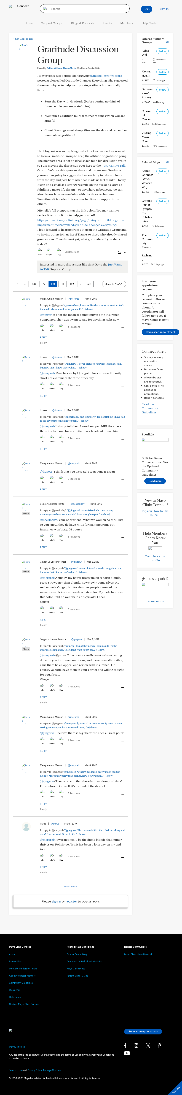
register (71, 901)
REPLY (43, 337)
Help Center (150, 23)
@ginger (46, 314)
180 (53, 284)
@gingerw (76, 561)
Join (146, 9)
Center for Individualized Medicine (84, 961)
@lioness (57, 357)
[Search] (44, 8)
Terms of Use (16, 1070)
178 (34, 284)
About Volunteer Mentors (22, 975)
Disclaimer (14, 989)
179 (43, 284)
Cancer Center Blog (77, 954)
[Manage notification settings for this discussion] (119, 252)
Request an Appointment (143, 1031)
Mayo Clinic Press (76, 968)
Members (126, 23)
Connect (23, 6)
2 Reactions (74, 478)
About (12, 954)
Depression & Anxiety (147, 93)
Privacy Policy (35, 1070)
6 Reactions (74, 326)
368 (89, 284)
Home (29, 23)
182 (72, 284)
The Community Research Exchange (147, 247)
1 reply (43, 342)
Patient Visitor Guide (77, 975)
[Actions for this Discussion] (125, 252)
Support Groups (52, 23)
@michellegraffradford (106, 75)
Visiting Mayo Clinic (146, 137)
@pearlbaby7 (49, 520)
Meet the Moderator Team (23, 968)
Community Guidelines (21, 982)
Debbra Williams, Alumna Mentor (67, 68)
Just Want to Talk (23, 38)
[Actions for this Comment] (122, 327)
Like (40, 254)
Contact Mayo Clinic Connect (24, 1004)
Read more (155, 481)
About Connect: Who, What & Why (147, 179)
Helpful (49, 254)
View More (70, 886)
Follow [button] (162, 51)
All (167, 42)
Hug (59, 254)
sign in (56, 901)
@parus (55, 823)
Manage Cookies (52, 1070)
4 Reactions (74, 385)
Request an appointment (160, 332)
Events (107, 23)
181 (62, 284)
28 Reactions (72, 251)
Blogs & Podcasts (82, 23)
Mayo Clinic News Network (138, 954)
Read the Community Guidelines (150, 408)
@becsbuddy (77, 503)
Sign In (164, 8)
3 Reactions (74, 438)
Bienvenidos (155, 601)
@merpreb (73, 298)
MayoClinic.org (17, 1046)
